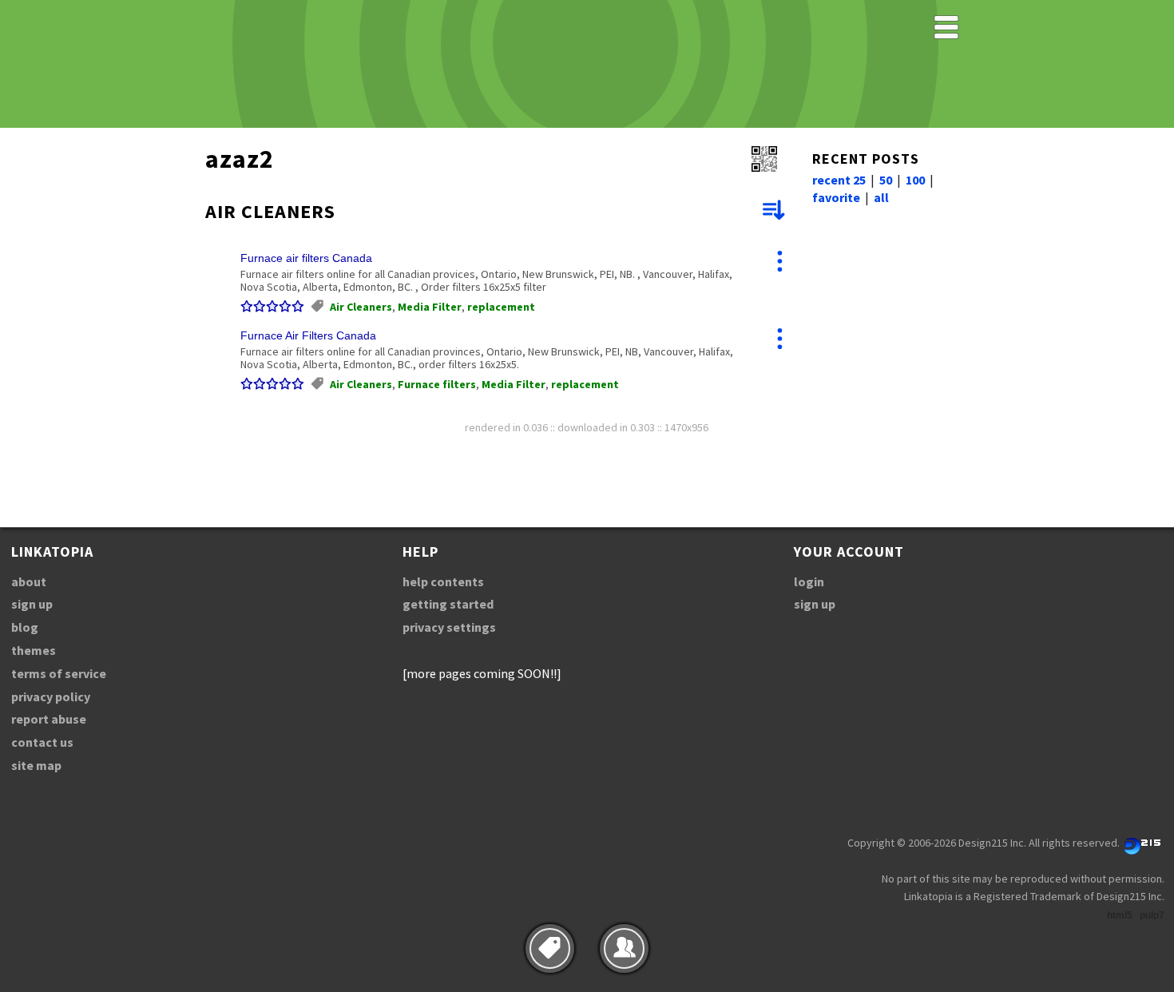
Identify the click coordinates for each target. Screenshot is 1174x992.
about (28, 581)
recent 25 (839, 180)
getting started (448, 604)
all (881, 197)
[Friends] (624, 948)
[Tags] (549, 948)
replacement (501, 307)
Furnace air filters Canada (306, 258)
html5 (1119, 915)
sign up (32, 604)
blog (24, 627)
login (809, 581)
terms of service (58, 673)
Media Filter (430, 307)
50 (885, 180)
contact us (42, 742)
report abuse (48, 719)
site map (36, 765)
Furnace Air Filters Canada (308, 335)
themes (33, 650)
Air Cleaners (361, 307)
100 (915, 180)
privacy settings (449, 627)
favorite (836, 197)
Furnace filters (437, 384)
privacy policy (50, 696)
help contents (443, 581)
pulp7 (1152, 915)
